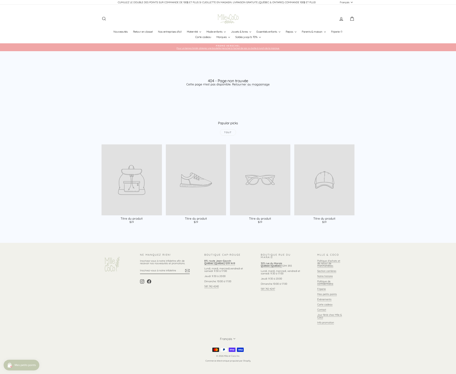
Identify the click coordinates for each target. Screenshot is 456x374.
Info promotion (325, 322)
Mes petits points (327, 294)
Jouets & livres (239, 31)
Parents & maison (312, 31)
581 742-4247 (268, 288)
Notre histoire (325, 276)
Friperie (321, 289)
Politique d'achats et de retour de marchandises (328, 263)
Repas (290, 31)
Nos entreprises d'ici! (170, 31)
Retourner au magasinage (251, 84)
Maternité (192, 31)
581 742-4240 (211, 286)
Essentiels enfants (267, 31)
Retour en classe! (143, 31)
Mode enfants (214, 31)
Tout (228, 132)
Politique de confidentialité (325, 282)
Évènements (324, 299)
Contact (321, 309)
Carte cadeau (203, 37)
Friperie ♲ (337, 31)
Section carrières (326, 271)
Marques (221, 37)
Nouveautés (120, 31)
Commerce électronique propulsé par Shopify (228, 360)
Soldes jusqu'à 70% (246, 37)
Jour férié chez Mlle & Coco (329, 316)
